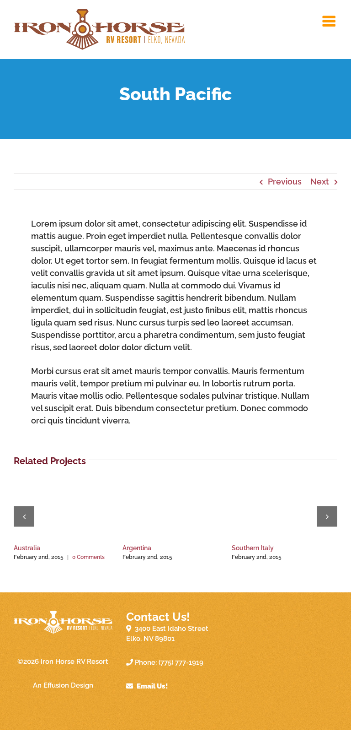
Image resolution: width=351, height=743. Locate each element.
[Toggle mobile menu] (330, 21)
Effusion (56, 685)
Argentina (136, 548)
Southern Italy (253, 548)
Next (319, 181)
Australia (27, 548)
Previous (285, 181)
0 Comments (88, 557)
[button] (24, 516)
